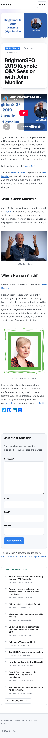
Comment (9, 459)
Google (7, 211)
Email (7, 512)
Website (7, 525)
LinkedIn (9, 403)
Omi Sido (6, 4)
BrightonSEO (12, 48)
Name (7, 499)
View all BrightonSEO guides (18, 701)
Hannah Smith (18, 172)
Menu (42, 4)
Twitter (42, 403)
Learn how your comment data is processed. (23, 556)
